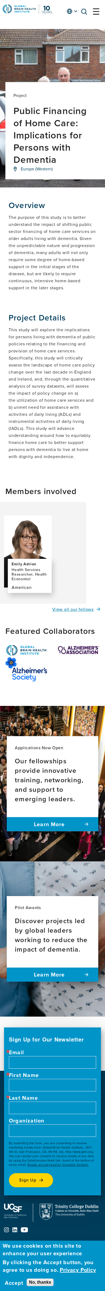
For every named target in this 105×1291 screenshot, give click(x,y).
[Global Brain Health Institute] (26, 650)
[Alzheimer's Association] (79, 650)
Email (16, 1052)
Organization (26, 1120)
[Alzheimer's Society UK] (26, 669)
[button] (85, 13)
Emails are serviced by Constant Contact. (58, 1164)
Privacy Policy (78, 1270)
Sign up (27, 1180)
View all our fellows (73, 609)
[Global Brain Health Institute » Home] (27, 12)
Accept (14, 1283)
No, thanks (40, 1282)
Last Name (23, 1098)
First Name (24, 1075)
